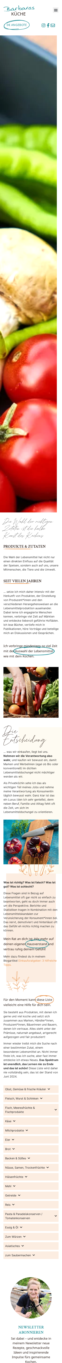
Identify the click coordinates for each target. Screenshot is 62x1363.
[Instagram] (43, 25)
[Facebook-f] (48, 25)
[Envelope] (52, 25)
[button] (56, 10)
